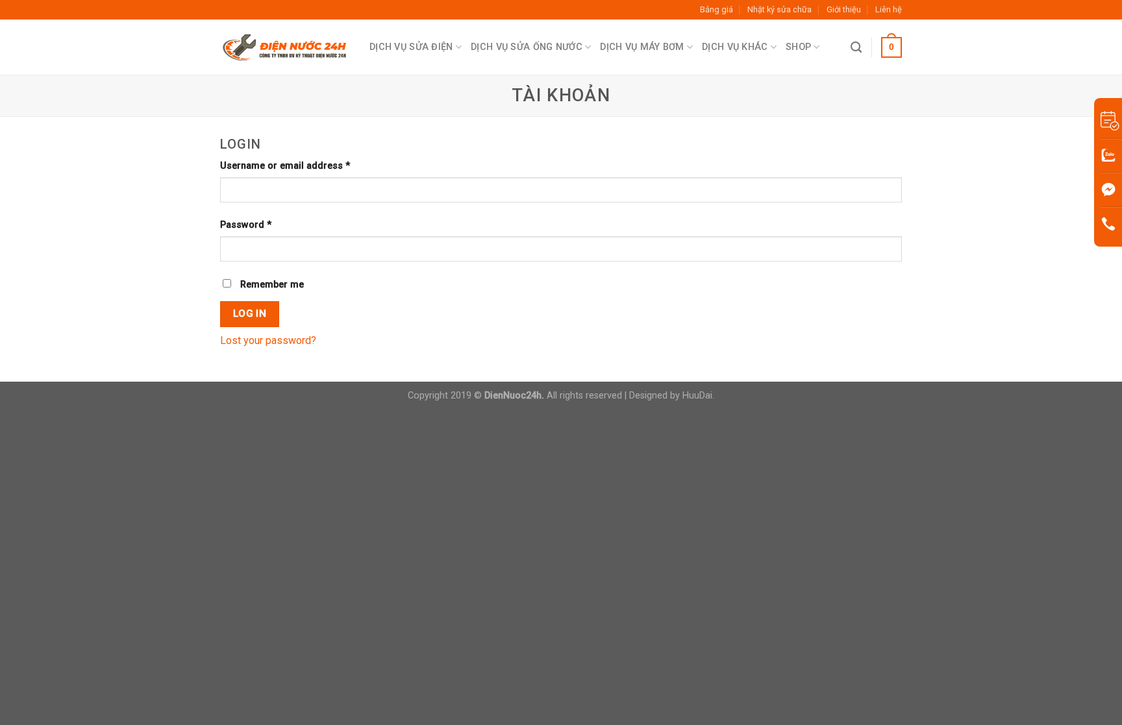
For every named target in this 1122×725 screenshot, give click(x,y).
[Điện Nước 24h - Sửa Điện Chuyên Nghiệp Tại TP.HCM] (285, 48)
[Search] (856, 47)
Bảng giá (716, 9)
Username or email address (285, 165)
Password (245, 224)
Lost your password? (268, 340)
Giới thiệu (844, 9)
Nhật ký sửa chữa (779, 9)
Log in (250, 313)
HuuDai (697, 395)
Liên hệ (888, 9)
